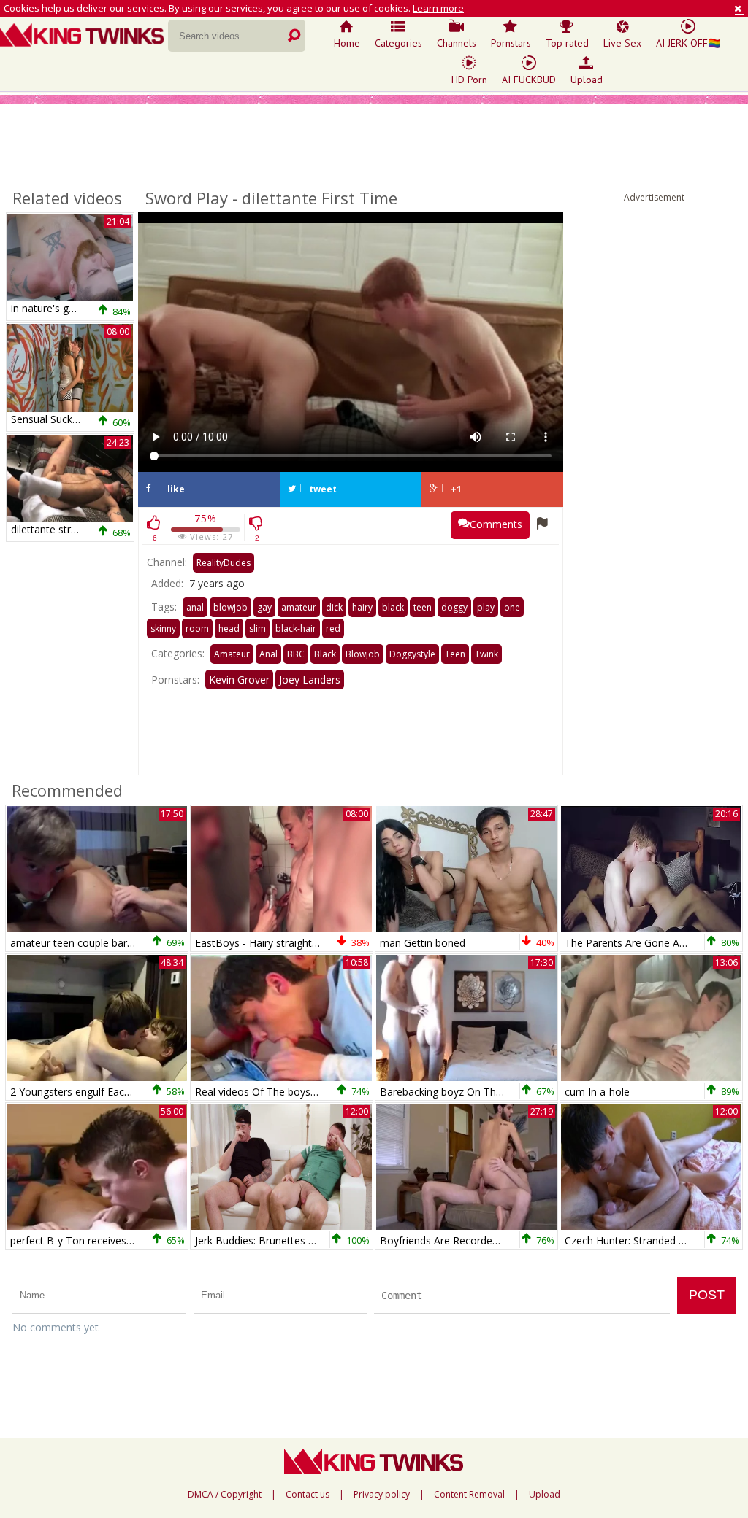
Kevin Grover (239, 679)
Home (347, 43)
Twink (486, 654)
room (197, 628)
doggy (454, 607)
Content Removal (469, 1494)
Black (325, 654)
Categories (398, 43)
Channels (456, 43)
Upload (586, 79)
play (486, 607)
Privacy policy (382, 1494)
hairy (362, 607)
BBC (296, 654)
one (512, 607)
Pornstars (511, 43)
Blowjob (363, 654)
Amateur (232, 654)
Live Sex (622, 43)
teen (422, 607)
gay (264, 607)
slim (257, 628)
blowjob (230, 607)
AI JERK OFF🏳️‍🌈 (688, 43)
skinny (163, 628)
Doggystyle (412, 654)
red (333, 628)
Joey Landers (309, 679)
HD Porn (469, 79)
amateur (298, 607)
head (229, 628)
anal (195, 607)
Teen (455, 654)
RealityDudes (223, 563)
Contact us (307, 1494)
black (393, 607)
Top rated (567, 43)
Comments (496, 524)
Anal (268, 654)
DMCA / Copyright (225, 1494)
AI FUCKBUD (529, 79)
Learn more (438, 8)
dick (334, 607)
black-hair (295, 628)
